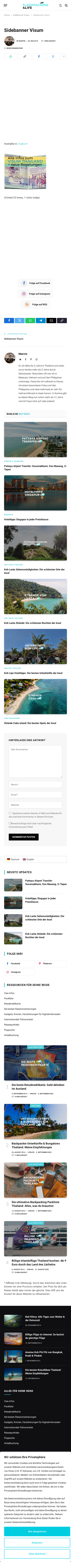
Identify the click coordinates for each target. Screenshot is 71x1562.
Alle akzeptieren (37, 1531)
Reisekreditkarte (12, 1003)
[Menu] (5, 5)
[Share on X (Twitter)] (53, 56)
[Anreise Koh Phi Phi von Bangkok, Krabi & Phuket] (13, 1356)
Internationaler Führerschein (18, 1019)
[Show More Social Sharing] (64, 56)
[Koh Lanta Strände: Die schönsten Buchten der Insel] (35, 596)
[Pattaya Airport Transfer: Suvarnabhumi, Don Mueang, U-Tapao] (35, 439)
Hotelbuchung (11, 1035)
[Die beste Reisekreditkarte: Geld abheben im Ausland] (35, 1062)
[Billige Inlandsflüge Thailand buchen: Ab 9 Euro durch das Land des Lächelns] (35, 1238)
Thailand (35, 1106)
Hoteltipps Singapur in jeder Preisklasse (26, 519)
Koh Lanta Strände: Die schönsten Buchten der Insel (32, 623)
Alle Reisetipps (35, 1047)
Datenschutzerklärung (23, 1522)
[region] (35, 1507)
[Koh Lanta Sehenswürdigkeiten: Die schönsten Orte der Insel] (35, 543)
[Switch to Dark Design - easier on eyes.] (60, 5)
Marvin (22, 41)
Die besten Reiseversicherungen (20, 1009)
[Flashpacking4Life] (35, 5)
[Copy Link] (25, 56)
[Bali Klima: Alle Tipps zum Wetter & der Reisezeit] (13, 1321)
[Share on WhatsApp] (11, 56)
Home (7, 15)
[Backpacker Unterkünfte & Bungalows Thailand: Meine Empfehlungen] (35, 1121)
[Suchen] (66, 5)
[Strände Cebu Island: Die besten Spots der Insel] (35, 696)
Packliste (8, 998)
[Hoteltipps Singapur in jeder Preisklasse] (35, 492)
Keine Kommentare (15, 48)
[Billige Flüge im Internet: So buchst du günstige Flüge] (13, 1339)
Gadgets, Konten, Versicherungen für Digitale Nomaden (32, 1014)
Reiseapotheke (11, 1024)
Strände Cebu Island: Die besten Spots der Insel (30, 723)
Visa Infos (9, 993)
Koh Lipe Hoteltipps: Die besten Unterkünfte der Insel (33, 673)
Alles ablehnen (37, 1553)
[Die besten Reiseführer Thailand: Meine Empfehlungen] (13, 1374)
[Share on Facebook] (39, 56)
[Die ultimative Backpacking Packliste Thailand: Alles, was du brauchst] (35, 1180)
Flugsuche (9, 1030)
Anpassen (37, 1542)
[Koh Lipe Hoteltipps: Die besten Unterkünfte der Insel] (35, 646)
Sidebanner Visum (21, 15)
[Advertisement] (35, 105)
